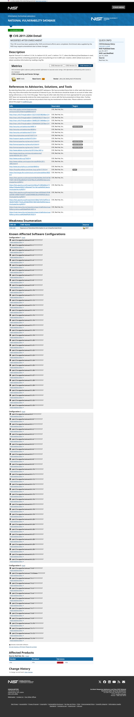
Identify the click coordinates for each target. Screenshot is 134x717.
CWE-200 (12, 228)
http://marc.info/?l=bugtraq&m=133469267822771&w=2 (28, 118)
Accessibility (23, 704)
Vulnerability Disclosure (55, 704)
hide (23, 237)
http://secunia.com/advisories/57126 (22, 132)
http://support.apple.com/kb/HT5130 (22, 138)
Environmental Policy (88, 704)
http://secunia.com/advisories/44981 (22, 127)
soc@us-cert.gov (121, 694)
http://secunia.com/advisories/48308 (22, 129)
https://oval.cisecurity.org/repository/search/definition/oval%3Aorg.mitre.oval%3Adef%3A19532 (30, 213)
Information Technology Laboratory (21, 16)
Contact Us (20, 697)
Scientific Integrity (101, 704)
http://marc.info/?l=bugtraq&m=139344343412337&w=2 (28, 124)
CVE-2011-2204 (104, 46)
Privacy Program (33, 704)
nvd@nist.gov (27, 102)
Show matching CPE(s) (16, 242)
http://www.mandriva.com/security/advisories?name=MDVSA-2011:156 (25, 154)
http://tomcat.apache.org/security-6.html (23, 144)
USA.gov (79, 706)
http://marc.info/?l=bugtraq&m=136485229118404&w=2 (28, 121)
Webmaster (11, 697)
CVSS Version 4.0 (57, 66)
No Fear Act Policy (70, 704)
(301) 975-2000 (13, 694)
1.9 (43, 79)
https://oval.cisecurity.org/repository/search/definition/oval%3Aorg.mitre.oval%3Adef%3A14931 (30, 208)
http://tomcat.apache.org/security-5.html (23, 141)
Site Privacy (14, 704)
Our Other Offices (30, 697)
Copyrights (43, 704)
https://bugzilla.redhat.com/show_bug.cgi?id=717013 (27, 170)
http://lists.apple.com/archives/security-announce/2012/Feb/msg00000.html (23, 110)
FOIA (78, 704)
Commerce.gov (62, 706)
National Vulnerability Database (31, 20)
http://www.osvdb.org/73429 (19, 158)
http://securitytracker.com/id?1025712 (22, 135)
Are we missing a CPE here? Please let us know (23, 647)
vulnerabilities (15, 30)
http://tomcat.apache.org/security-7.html (23, 147)
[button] (118, 7)
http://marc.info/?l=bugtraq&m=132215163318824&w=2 (28, 115)
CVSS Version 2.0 (85, 66)
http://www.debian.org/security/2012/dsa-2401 (25, 150)
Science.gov (71, 706)
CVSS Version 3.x (71, 66)
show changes (28, 672)
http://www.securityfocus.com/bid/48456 (23, 167)
